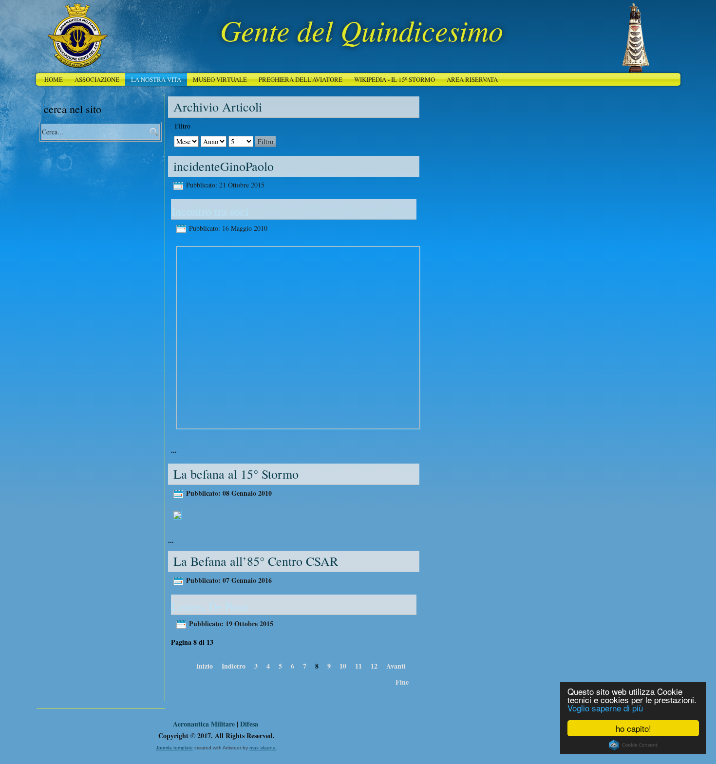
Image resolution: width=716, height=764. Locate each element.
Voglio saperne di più (605, 708)
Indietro (233, 666)
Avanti (396, 666)
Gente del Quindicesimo (361, 29)
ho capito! (633, 728)
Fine (402, 682)
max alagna (262, 747)
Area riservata (472, 79)
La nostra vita (156, 79)
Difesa (249, 724)
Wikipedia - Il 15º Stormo (394, 79)
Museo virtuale (220, 79)
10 (342, 666)
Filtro (265, 141)
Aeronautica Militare (204, 724)
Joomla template (174, 747)
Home (53, 79)
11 (358, 666)
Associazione (97, 79)
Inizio (204, 666)
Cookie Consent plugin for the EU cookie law (633, 745)
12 (374, 666)
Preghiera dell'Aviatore (300, 79)
